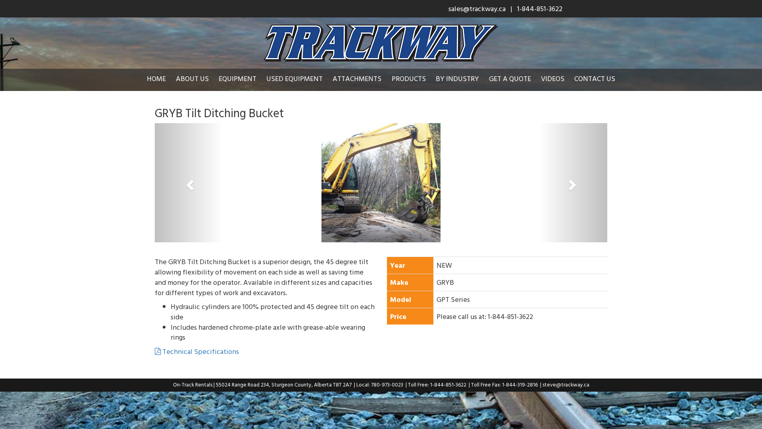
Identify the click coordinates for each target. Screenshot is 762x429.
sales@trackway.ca (477, 8)
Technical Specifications (200, 351)
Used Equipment (294, 78)
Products (409, 78)
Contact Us (594, 78)
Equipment (237, 78)
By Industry (457, 78)
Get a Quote (510, 78)
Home (156, 78)
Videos (552, 78)
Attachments (357, 78)
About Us (192, 78)
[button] (189, 182)
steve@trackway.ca (566, 384)
